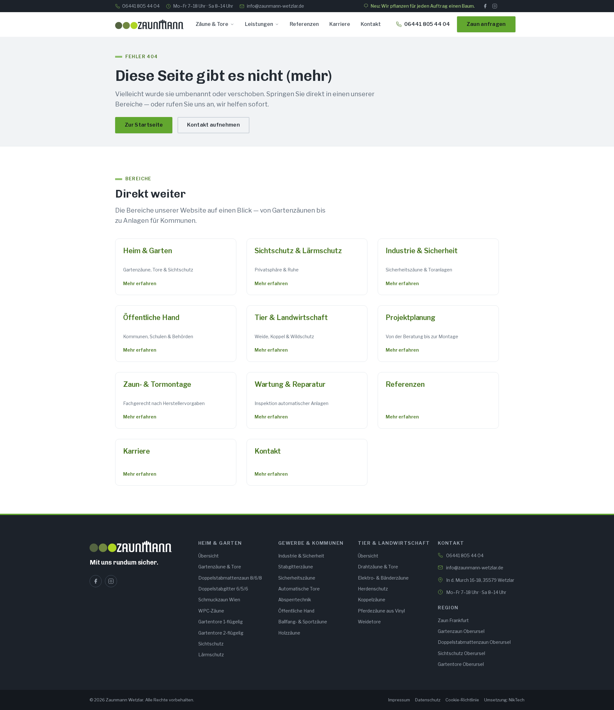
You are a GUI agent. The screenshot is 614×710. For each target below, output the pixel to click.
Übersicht (208, 555)
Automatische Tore (299, 588)
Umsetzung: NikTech (504, 699)
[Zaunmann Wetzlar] (140, 546)
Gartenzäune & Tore (219, 566)
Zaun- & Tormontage (157, 384)
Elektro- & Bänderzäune (383, 578)
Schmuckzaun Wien (219, 599)
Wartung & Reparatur (290, 384)
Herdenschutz (373, 588)
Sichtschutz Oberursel (461, 653)
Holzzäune (289, 633)
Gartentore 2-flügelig (220, 633)
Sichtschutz (211, 643)
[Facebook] (485, 6)
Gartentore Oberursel (461, 664)
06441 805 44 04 (141, 6)
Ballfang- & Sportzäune (302, 621)
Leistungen (259, 24)
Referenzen (304, 24)
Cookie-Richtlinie (462, 699)
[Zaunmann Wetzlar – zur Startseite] (149, 24)
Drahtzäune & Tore (378, 566)
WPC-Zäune (211, 610)
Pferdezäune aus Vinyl (381, 610)
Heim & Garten (147, 250)
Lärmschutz (211, 654)
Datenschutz (427, 699)
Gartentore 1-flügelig (220, 621)
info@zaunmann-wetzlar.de (275, 6)
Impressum (399, 699)
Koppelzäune (371, 599)
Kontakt (371, 24)
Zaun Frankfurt (453, 620)
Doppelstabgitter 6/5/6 (223, 588)
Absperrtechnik (294, 599)
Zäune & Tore (212, 24)
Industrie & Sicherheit (421, 250)
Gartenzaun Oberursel (461, 631)
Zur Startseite (144, 125)
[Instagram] (495, 6)
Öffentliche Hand (151, 317)
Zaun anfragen (486, 24)
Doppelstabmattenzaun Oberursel (474, 642)
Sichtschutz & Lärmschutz (298, 250)
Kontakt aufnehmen (213, 125)
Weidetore (369, 621)
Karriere (339, 24)
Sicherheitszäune (296, 578)
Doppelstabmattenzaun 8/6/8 (230, 578)
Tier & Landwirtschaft (291, 317)
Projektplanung (410, 317)
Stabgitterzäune (295, 566)
